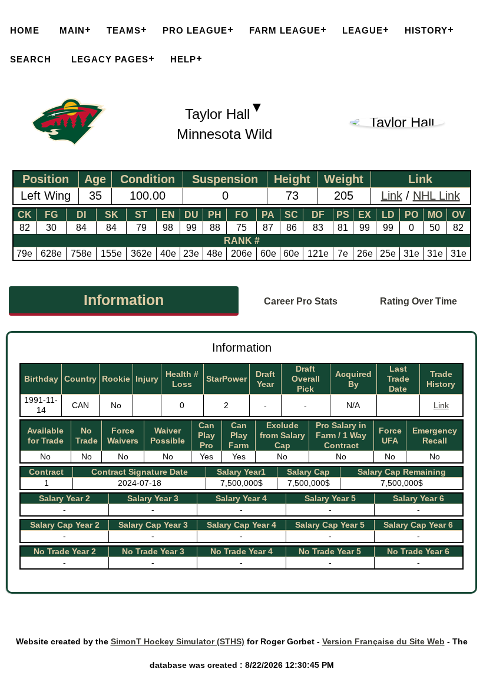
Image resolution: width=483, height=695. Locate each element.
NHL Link (436, 195)
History (426, 30)
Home (24, 30)
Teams (124, 30)
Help (183, 59)
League (362, 30)
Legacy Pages (109, 59)
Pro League (195, 30)
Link (391, 195)
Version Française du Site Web (383, 641)
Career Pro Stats (301, 301)
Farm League (284, 30)
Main (72, 30)
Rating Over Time (418, 301)
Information (124, 300)
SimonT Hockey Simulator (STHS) (177, 641)
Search (30, 59)
